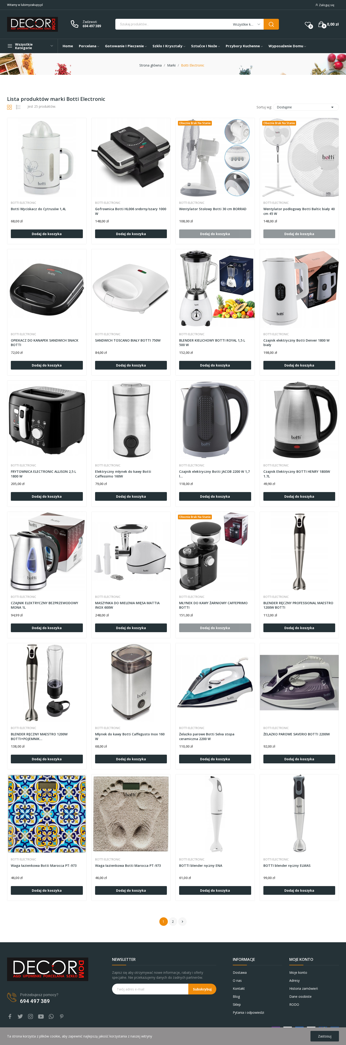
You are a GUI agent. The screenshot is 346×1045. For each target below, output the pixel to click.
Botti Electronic (23, 202)
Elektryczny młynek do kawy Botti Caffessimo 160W (123, 473)
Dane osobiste (300, 996)
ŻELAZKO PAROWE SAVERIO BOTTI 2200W (296, 734)
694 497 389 (92, 26)
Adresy (294, 980)
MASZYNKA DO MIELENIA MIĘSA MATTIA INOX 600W (127, 605)
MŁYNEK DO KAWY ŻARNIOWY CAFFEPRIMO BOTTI (213, 605)
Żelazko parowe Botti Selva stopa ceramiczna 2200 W (206, 736)
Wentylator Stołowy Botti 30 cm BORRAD (212, 209)
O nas (237, 980)
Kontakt (239, 988)
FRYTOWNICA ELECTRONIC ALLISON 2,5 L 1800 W (43, 473)
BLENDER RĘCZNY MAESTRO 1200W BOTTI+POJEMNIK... (39, 736)
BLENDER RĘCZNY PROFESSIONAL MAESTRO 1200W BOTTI (298, 605)
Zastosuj (324, 1036)
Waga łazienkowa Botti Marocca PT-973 (43, 865)
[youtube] (41, 1017)
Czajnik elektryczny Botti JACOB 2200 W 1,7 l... (214, 473)
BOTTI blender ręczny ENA (200, 865)
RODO (294, 1004)
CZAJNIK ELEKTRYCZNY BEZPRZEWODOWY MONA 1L (44, 605)
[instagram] (30, 1017)
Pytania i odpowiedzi (248, 1012)
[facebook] (10, 1017)
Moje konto (298, 972)
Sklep (237, 1004)
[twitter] (20, 1017)
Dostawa (240, 972)
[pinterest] (61, 1017)
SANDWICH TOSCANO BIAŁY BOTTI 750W (128, 340)
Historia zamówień (303, 988)
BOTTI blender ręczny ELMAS (286, 865)
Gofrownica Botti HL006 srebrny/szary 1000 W (130, 211)
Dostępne (306, 107)
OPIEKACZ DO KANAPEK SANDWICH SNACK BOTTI (44, 342)
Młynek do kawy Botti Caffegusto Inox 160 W (130, 736)
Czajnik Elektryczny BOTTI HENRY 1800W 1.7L (296, 473)
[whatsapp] (51, 1017)
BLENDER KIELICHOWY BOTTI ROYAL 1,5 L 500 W (212, 342)
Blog (236, 996)
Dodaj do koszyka (47, 234)
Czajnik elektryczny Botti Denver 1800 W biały (296, 342)
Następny (182, 921)
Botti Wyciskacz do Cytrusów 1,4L (38, 209)
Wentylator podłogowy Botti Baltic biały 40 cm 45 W (299, 211)
